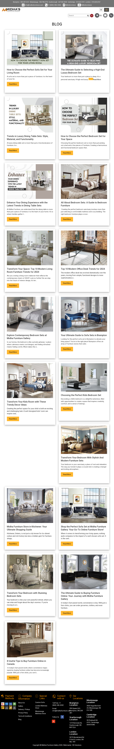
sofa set (11, 77)
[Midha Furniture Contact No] (111, 15)
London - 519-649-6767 (93, 2)
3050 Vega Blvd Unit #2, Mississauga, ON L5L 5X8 (94, 708)
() (100, 15)
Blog (19, 719)
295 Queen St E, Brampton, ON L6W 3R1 (76, 711)
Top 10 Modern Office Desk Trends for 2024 (83, 269)
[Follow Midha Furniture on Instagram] (53, 721)
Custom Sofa (40, 702)
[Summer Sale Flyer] (105, 15)
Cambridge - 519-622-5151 (76, 2)
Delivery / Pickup (24, 709)
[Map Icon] (101, 10)
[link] (106, 10)
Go (92, 16)
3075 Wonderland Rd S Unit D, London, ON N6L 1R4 (76, 739)
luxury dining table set (16, 143)
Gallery (20, 706)
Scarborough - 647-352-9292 (58, 2)
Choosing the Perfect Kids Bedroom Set (81, 395)
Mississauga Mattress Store (40, 712)
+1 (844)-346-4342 (54, 5)
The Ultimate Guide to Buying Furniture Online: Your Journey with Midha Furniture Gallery (82, 596)
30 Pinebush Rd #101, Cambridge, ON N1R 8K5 (93, 722)
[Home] (11, 10)
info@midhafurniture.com (33, 5)
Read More (13, 84)
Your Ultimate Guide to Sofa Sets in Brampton (84, 335)
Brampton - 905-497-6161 (21, 2)
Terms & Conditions (25, 716)
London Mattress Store (41, 707)
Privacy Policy (23, 713)
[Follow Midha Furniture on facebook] (62, 717)
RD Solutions (76, 745)
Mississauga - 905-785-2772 (39, 2)
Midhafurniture (70, 5)
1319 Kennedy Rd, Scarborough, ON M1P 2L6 (75, 725)
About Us (21, 703)
